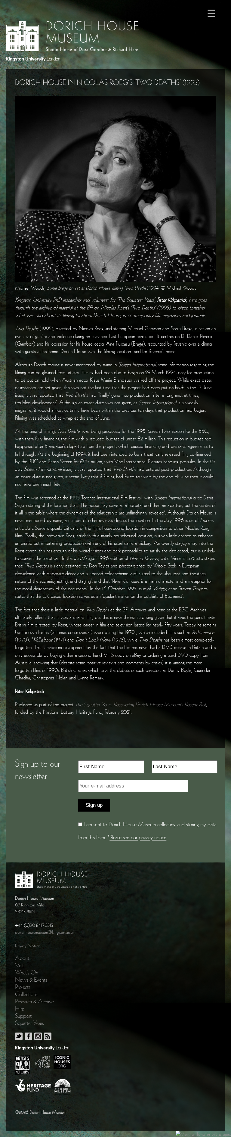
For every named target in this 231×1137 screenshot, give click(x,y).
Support (23, 1015)
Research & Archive (34, 1001)
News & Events (31, 979)
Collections (26, 994)
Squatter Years (29, 1023)
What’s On (26, 972)
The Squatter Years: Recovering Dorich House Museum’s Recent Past (140, 704)
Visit (19, 965)
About (22, 957)
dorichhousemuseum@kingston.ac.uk (44, 932)
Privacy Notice (27, 946)
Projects (22, 986)
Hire (19, 1008)
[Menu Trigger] (211, 13)
